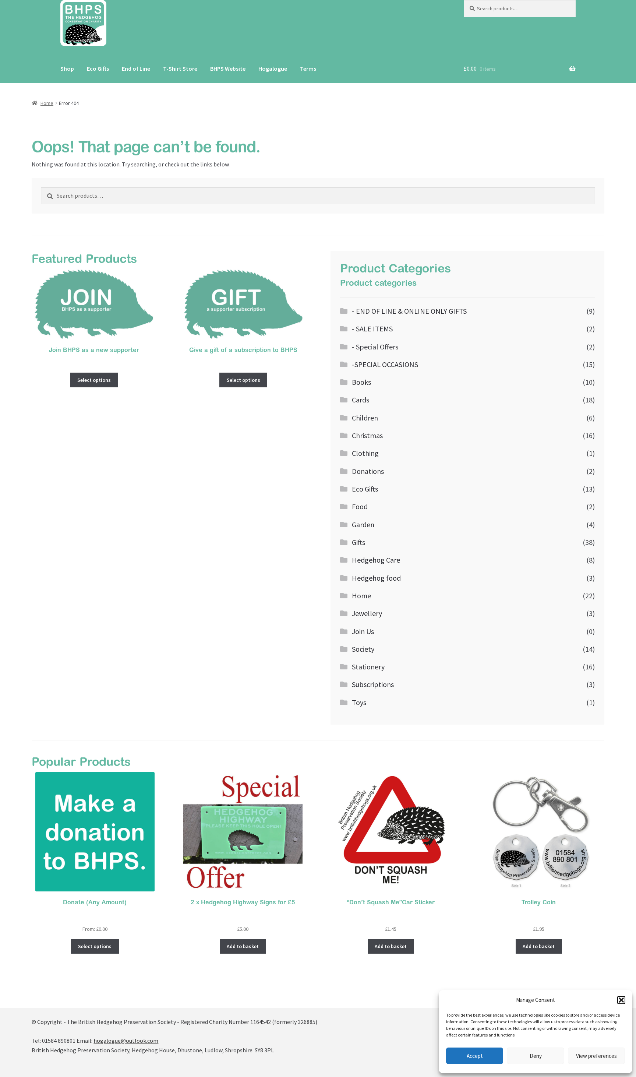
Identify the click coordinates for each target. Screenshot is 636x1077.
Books (361, 382)
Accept (475, 1055)
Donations (368, 471)
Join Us (363, 631)
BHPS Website (227, 68)
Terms (308, 68)
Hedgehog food (376, 578)
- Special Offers (375, 346)
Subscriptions (373, 684)
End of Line (136, 68)
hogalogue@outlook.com (125, 1040)
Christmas (367, 435)
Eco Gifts (98, 68)
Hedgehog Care (376, 559)
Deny (536, 1055)
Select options (94, 380)
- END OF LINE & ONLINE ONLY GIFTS (409, 311)
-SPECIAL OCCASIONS (385, 364)
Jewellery (367, 613)
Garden (363, 524)
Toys (359, 702)
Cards (360, 399)
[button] (621, 1000)
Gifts (358, 542)
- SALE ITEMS (372, 328)
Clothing (365, 453)
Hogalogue (272, 68)
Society (363, 649)
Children (365, 417)
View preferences (596, 1055)
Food (360, 506)
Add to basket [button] (243, 946)
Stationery (368, 666)
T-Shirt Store (180, 68)
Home (46, 103)
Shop (67, 68)
